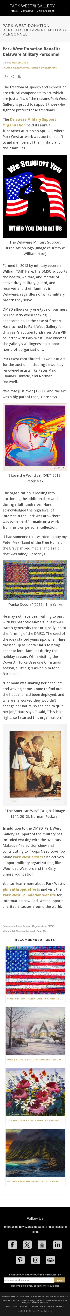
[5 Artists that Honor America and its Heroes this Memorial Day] (35, 970)
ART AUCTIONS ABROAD (57, 1297)
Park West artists (28, 857)
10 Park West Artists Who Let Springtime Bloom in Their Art (36, 1120)
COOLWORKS (23, 1297)
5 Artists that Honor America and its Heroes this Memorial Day (36, 998)
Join (60, 1280)
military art (9, 931)
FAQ (16, 1306)
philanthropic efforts (21, 889)
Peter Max (42, 931)
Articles (35, 67)
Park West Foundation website (29, 895)
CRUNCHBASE (37, 1297)
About (9, 1306)
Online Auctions (45, 10)
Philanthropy (49, 67)
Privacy (60, 1306)
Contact (24, 1306)
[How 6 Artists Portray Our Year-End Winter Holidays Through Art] (35, 1031)
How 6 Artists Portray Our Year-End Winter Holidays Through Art (36, 1059)
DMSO (51, 926)
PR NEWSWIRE (8, 1297)
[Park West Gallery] (32, 7)
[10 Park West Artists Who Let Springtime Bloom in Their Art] (35, 1092)
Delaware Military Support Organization (24, 926)
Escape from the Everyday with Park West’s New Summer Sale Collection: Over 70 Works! (36, 1181)
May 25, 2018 (20, 62)
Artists (14, 10)
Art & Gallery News (17, 67)
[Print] (21, 76)
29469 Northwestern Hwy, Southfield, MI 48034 (44, 1301)
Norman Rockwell (26, 931)
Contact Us (27, 10)
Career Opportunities (42, 1306)
